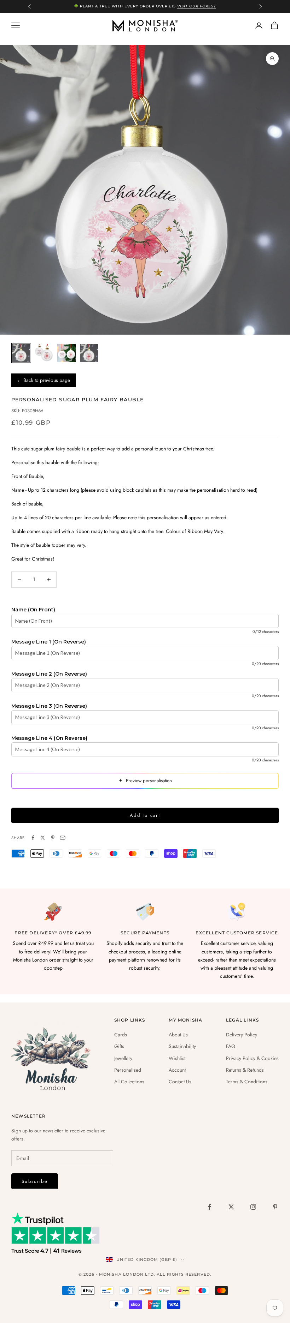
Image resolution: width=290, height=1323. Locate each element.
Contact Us (180, 1081)
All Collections (129, 1081)
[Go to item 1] (21, 353)
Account (177, 1069)
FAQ (230, 1046)
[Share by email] (62, 837)
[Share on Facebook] (33, 837)
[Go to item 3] (66, 353)
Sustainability (182, 1046)
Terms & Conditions (246, 1081)
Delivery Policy (241, 1034)
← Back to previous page (43, 380)
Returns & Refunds (245, 1069)
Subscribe (35, 1181)
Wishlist (177, 1058)
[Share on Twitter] (43, 837)
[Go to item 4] (89, 353)
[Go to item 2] (44, 353)
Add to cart (145, 815)
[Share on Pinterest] (53, 837)
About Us (178, 1034)
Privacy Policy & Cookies (252, 1058)
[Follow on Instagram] (253, 1206)
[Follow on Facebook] (209, 1206)
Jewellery (123, 1058)
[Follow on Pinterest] (275, 1206)
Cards (120, 1034)
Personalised (127, 1069)
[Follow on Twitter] (231, 1206)
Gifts (119, 1046)
